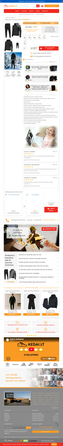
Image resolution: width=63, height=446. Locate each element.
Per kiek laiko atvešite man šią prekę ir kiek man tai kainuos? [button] (36, 269)
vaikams (31, 11)
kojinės (38, 11)
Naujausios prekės (40, 14)
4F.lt (42, 440)
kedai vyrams (7, 437)
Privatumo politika (51, 442)
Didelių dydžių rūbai (48, 440)
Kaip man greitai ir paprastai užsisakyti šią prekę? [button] (32, 258)
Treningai (43, 442)
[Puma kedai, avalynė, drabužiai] (48, 367)
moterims (24, 11)
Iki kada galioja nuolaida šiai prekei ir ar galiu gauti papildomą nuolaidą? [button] (36, 277)
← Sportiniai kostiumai (10, 17)
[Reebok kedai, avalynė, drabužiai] (16, 367)
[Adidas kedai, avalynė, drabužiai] (24, 367)
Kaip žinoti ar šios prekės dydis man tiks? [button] (30, 254)
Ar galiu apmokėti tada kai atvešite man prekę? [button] (32, 262)
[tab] (38, 254)
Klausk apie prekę (29, 59)
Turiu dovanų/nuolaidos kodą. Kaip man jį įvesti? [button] (32, 282)
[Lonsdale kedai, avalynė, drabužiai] (55, 367)
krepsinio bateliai (43, 437)
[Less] (24, 48)
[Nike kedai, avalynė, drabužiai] (32, 367)
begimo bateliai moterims (53, 437)
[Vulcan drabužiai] (40, 367)
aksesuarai (45, 11)
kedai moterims (14, 437)
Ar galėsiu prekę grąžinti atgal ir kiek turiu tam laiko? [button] (34, 266)
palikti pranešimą (45, 431)
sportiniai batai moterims (24, 437)
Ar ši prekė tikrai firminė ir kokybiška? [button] (29, 273)
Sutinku (54, 444)
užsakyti (28, 427)
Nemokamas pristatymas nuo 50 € (26, 14)
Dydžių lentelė (55, 36)
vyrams (17, 11)
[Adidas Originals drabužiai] (8, 367)
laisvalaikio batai (34, 437)
